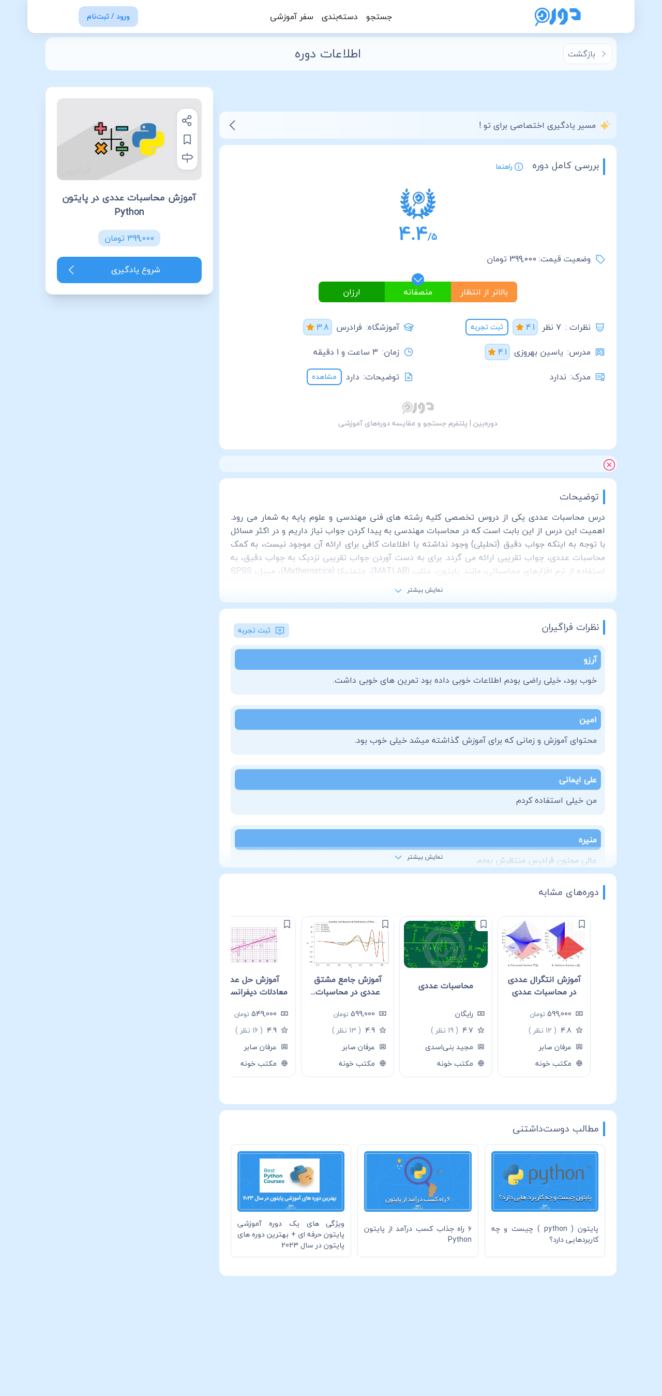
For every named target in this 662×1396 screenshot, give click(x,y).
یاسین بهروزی (538, 352)
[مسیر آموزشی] (187, 158)
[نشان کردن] (187, 139)
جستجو (379, 16)
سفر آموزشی (291, 16)
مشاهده (324, 376)
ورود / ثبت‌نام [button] (108, 16)
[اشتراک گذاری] (187, 120)
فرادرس (349, 327)
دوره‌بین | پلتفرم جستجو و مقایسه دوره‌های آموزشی (418, 423)
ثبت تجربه (487, 326)
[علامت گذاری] (582, 924)
